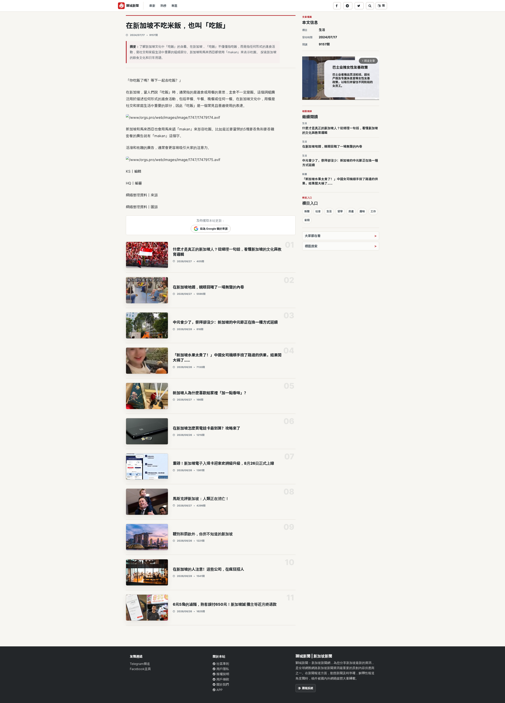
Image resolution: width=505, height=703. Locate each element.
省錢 (307, 220)
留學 (340, 211)
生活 (322, 30)
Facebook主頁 (140, 669)
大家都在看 (313, 236)
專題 (174, 5)
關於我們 (222, 684)
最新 (152, 5)
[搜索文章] (370, 5)
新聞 (307, 211)
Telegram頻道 (140, 664)
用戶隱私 (222, 669)
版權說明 (222, 674)
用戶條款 (222, 679)
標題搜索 (311, 246)
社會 (318, 211)
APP (219, 690)
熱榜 (163, 5)
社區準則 (222, 664)
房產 (351, 211)
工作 (373, 211)
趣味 (362, 211)
